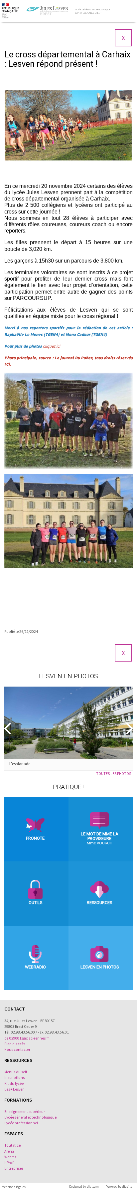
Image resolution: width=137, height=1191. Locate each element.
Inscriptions (14, 1077)
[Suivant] (129, 728)
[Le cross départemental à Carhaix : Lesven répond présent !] (68, 125)
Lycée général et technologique (30, 1117)
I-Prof (8, 1162)
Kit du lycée (14, 1083)
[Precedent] (8, 728)
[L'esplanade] (68, 723)
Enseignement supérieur (24, 1111)
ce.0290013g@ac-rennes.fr (26, 1038)
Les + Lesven (14, 1089)
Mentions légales (14, 1187)
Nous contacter (17, 1049)
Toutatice (12, 1145)
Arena (9, 1151)
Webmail (11, 1157)
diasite (127, 1186)
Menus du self (15, 1072)
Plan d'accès (14, 1044)
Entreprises (13, 1168)
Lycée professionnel (21, 1123)
